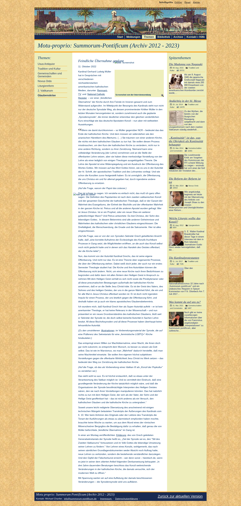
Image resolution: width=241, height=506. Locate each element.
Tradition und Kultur (49, 68)
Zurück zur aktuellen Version (180, 496)
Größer (178, 2)
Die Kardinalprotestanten (184, 257)
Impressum (106, 498)
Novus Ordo (45, 81)
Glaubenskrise (47, 95)
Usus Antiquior (46, 64)
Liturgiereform (46, 85)
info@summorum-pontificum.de (80, 498)
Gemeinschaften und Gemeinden (50, 75)
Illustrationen (107, 330)
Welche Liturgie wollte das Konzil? (185, 220)
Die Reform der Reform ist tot (185, 180)
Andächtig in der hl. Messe (185, 101)
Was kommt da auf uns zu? (185, 302)
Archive (178, 37)
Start (120, 37)
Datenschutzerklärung (126, 498)
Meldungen (133, 37)
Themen (149, 37)
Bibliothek (163, 37)
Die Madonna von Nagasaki (185, 64)
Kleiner (196, 2)
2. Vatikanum (45, 90)
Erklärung (121, 435)
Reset (187, 2)
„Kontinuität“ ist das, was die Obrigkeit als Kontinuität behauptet (186, 141)
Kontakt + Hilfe (196, 37)
